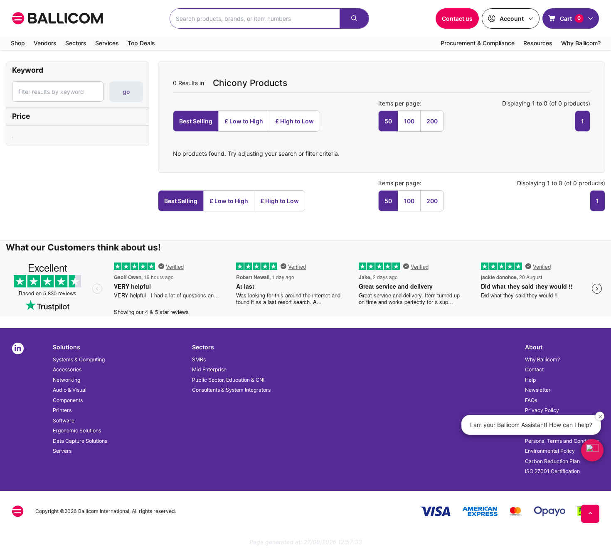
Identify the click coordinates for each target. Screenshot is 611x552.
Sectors (75, 43)
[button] (592, 450)
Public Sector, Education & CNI (228, 380)
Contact (534, 369)
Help (530, 380)
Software (63, 420)
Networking (66, 380)
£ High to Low (294, 121)
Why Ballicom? (581, 43)
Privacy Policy (542, 410)
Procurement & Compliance (478, 43)
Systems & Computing (79, 359)
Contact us (457, 18)
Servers (62, 451)
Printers (62, 410)
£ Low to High (243, 121)
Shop (18, 43)
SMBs (199, 359)
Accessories (67, 369)
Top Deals (141, 43)
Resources (537, 43)
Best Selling (195, 121)
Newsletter (538, 390)
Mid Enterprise (209, 369)
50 (388, 121)
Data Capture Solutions (80, 441)
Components (68, 400)
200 (432, 121)
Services (107, 43)
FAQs (531, 400)
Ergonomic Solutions (77, 430)
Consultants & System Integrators (231, 390)
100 (409, 121)
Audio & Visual (69, 390)
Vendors (45, 43)
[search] (354, 18)
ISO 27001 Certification (552, 471)
